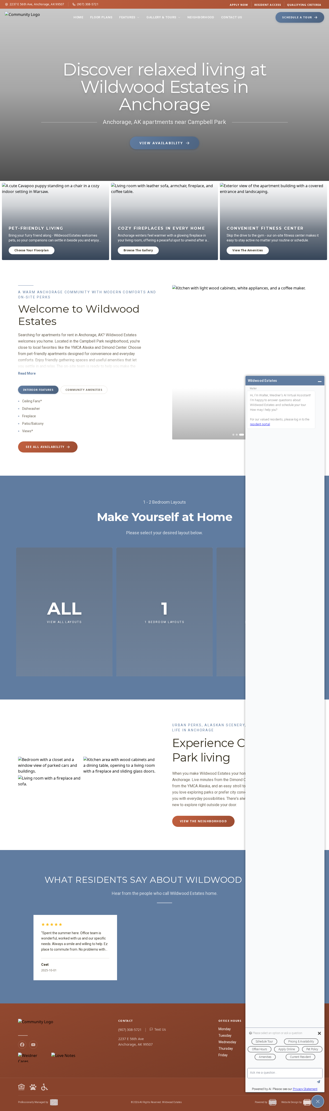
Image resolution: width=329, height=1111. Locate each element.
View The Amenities (247, 250)
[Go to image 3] (241, 435)
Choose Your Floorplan (31, 250)
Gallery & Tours (161, 17)
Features (127, 17)
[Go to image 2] (237, 435)
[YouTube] (33, 1045)
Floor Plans (101, 17)
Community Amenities (84, 389)
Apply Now (239, 5)
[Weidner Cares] (32, 1057)
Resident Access (267, 5)
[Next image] (303, 362)
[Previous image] (179, 362)
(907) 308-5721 (88, 4)
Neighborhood (200, 17)
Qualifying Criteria (304, 5)
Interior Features (38, 389)
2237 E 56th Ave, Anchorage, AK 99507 (37, 4)
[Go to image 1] (233, 435)
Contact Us (231, 17)
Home (78, 17)
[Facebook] (22, 1045)
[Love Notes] (63, 1057)
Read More (27, 373)
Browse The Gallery (138, 250)
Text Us (160, 1029)
